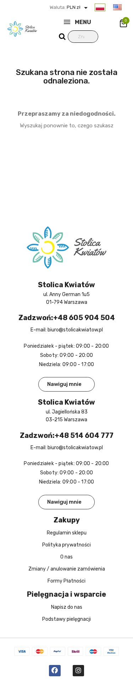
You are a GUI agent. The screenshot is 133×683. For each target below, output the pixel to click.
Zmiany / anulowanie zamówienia (66, 569)
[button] (66, 384)
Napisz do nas (66, 607)
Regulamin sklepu (67, 533)
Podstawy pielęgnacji (66, 619)
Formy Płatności (66, 581)
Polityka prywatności (66, 545)
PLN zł (78, 7)
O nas (66, 557)
